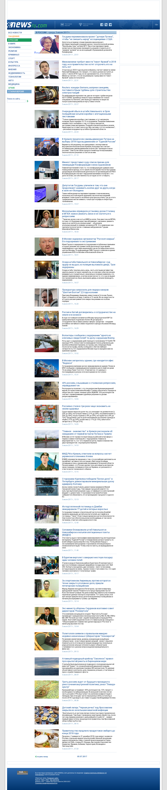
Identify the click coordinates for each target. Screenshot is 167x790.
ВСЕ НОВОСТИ (15, 33)
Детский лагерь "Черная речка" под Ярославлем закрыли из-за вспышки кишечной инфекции (87, 708)
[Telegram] (110, 24)
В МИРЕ (11, 44)
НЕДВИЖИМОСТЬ (16, 73)
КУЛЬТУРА (13, 62)
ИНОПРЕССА (14, 66)
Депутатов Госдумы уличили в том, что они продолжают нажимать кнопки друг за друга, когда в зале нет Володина (88, 188)
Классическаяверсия (88, 24)
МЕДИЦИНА (14, 84)
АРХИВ (11, 88)
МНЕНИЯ (12, 69)
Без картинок (54, 780)
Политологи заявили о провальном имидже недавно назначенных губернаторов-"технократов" (88, 634)
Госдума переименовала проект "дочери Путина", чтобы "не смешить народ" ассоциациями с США (87, 37)
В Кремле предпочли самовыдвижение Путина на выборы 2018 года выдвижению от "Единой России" (89, 140)
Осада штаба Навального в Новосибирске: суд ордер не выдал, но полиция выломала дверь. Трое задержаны (88, 264)
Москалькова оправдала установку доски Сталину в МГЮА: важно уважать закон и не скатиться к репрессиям (88, 214)
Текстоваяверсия (68, 24)
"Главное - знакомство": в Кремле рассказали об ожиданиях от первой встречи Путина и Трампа (87, 432)
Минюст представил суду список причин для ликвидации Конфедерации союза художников (86, 163)
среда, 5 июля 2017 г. (59, 32)
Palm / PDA (45, 780)
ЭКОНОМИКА (14, 47)
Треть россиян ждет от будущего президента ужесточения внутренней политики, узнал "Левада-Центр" (89, 684)
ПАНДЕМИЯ (13, 36)
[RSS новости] (106, 24)
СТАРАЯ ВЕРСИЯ (16, 91)
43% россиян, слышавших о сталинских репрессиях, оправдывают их (89, 384)
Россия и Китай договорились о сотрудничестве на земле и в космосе (89, 313)
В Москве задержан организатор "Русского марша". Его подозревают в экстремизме (88, 240)
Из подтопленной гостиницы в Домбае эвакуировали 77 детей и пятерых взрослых (85, 507)
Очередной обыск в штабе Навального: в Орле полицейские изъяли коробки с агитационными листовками (86, 114)
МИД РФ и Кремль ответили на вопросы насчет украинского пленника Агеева (87, 455)
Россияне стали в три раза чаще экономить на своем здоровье (86, 407)
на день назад (42, 757)
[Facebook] (101, 24)
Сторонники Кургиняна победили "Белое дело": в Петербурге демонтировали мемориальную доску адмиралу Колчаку (88, 481)
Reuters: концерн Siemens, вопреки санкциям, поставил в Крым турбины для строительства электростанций (86, 90)
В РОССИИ (13, 40)
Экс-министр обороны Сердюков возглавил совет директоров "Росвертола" (88, 609)
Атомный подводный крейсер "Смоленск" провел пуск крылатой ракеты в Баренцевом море (87, 659)
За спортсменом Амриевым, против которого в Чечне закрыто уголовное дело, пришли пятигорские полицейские (86, 583)
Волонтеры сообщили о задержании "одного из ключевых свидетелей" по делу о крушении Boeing (88, 336)
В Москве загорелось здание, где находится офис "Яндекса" (87, 361)
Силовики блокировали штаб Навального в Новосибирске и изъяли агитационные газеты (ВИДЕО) (86, 532)
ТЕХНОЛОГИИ (14, 77)
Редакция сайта (52, 778)
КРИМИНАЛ (13, 55)
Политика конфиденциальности (46, 783)
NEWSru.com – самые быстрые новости (49, 781)
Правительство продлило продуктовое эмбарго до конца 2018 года (88, 732)
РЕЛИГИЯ (12, 51)
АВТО (11, 80)
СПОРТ (11, 58)
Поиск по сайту (13, 99)
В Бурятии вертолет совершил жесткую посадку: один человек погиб (87, 558)
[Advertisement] (83, 9)
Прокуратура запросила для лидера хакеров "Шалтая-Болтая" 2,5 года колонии (85, 291)
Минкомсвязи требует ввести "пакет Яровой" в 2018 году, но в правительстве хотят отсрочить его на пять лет (89, 64)
